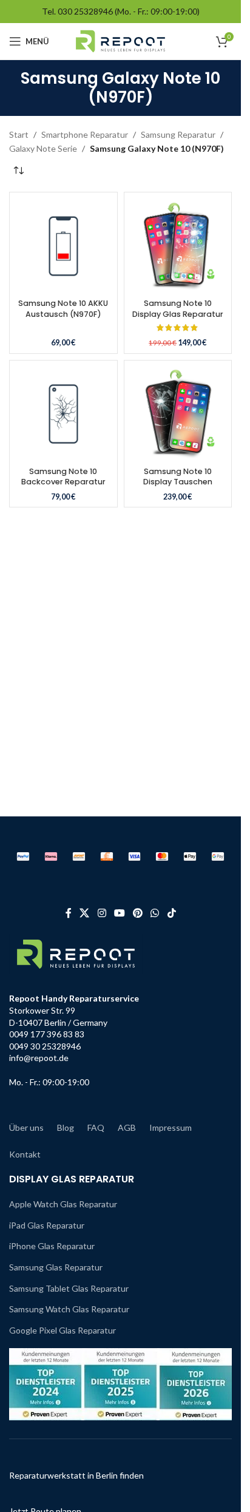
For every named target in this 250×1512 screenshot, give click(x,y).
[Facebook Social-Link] (68, 913)
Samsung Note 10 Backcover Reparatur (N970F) (63, 482)
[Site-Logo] (120, 40)
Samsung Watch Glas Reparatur (69, 1309)
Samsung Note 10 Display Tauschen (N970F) (177, 482)
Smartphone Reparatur (84, 134)
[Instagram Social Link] (101, 913)
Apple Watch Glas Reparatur (63, 1204)
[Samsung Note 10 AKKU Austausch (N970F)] (63, 246)
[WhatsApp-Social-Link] (155, 913)
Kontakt (25, 1154)
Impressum (170, 1127)
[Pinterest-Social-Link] (138, 913)
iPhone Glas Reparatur (52, 1246)
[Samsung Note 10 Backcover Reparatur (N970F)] (63, 414)
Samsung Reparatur (178, 134)
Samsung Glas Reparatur (56, 1267)
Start (19, 134)
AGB (127, 1127)
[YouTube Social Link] (119, 913)
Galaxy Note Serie (43, 148)
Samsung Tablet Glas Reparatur (69, 1288)
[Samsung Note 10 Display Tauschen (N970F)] (178, 414)
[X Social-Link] (84, 913)
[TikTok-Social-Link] (171, 913)
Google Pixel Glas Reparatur (62, 1330)
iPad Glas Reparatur (46, 1225)
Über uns (26, 1127)
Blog (65, 1127)
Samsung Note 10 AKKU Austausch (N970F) (63, 308)
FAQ (95, 1127)
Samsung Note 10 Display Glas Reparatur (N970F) (177, 314)
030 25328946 (85, 11)
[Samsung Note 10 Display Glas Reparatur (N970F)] (178, 246)
